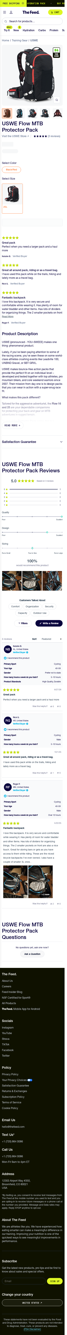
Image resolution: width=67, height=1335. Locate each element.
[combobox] (32, 21)
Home (5, 40)
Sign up (54, 1281)
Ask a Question (34, 954)
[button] (47, 136)
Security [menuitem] (49, 606)
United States (30, 1303)
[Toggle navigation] (4, 12)
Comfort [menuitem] (15, 606)
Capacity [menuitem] (22, 613)
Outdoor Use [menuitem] (40, 613)
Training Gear (19, 40)
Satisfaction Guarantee (19, 442)
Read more (11, 425)
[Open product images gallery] (57, 100)
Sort (34, 639)
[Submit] (5, 21)
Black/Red (11, 169)
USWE (34, 40)
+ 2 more (45, 894)
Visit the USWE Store (14, 136)
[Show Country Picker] (23, 3)
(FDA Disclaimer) (32, 1329)
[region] (32, 3)
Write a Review (52, 624)
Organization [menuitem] (32, 606)
